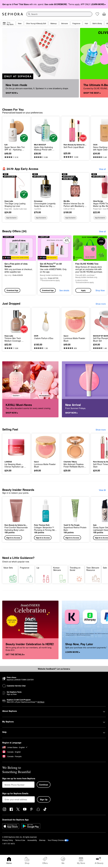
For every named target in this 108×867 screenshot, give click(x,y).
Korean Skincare (57, 569)
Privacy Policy (7, 840)
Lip (38, 567)
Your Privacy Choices (56, 840)
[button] (90, 265)
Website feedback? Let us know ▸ (54, 668)
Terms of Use (20, 840)
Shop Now (100, 290)
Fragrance (24, 567)
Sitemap (42, 840)
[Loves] (97, 14)
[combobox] (59, 14)
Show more (101, 303)
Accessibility (32, 840)
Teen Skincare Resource (92, 569)
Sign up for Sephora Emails (15, 793)
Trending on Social (75, 569)
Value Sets (8, 567)
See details (64, 290)
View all (102, 169)
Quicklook (8, 130)
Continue (43, 784)
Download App (12, 290)
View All (102, 490)
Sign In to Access (13, 537)
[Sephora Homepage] (12, 14)
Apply (83, 290)
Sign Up (44, 799)
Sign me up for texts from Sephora (18, 778)
